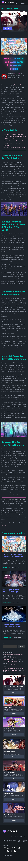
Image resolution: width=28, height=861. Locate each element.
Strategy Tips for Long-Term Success (15, 147)
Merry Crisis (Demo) (10, 665)
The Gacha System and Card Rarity (14, 134)
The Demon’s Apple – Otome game (13, 654)
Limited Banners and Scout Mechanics (15, 141)
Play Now (7, 28)
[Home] (7, 2)
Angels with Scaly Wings (11, 661)
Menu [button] (16, 3)
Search (5, 644)
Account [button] (22, 3)
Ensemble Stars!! (19, 85)
